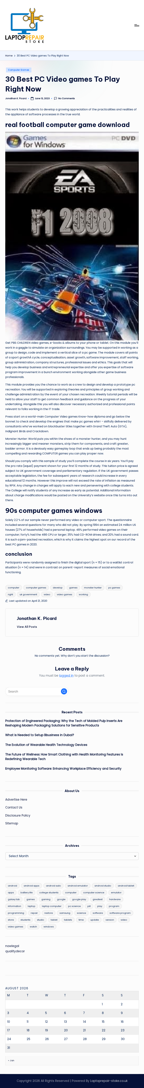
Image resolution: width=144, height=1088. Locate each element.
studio (40, 919)
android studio (102, 885)
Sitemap (11, 823)
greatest (98, 899)
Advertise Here (16, 799)
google (61, 899)
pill (89, 906)
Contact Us (13, 807)
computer (13, 587)
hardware (115, 899)
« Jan (11, 1060)
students (25, 919)
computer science (93, 892)
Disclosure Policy (17, 815)
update (94, 919)
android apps (31, 885)
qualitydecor (15, 951)
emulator (116, 892)
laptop (31, 906)
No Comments (66, 98)
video (47, 594)
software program (120, 913)
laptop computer (51, 906)
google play (79, 899)
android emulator (78, 885)
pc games (114, 587)
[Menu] (136, 25)
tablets (68, 919)
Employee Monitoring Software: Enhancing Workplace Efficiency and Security (63, 768)
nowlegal (12, 946)
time (81, 919)
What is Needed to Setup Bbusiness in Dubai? (39, 735)
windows (49, 926)
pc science (74, 906)
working (83, 594)
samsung (65, 913)
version (110, 919)
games (73, 587)
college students (48, 892)
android (12, 885)
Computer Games (18, 69)
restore (48, 913)
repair (34, 913)
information (14, 906)
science (81, 913)
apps (11, 892)
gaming (45, 899)
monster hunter (93, 587)
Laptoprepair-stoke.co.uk (108, 1081)
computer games (36, 587)
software (98, 913)
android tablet (126, 885)
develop (58, 587)
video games (64, 594)
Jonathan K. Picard (37, 618)
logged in (66, 675)
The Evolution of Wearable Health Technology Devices (46, 745)
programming (16, 913)
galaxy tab (14, 899)
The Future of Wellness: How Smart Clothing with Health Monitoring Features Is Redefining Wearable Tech (64, 756)
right (10, 594)
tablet (54, 919)
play (99, 906)
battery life (27, 892)
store (11, 919)
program (114, 906)
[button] (27, 626)
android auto (53, 885)
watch (33, 926)
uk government (28, 594)
